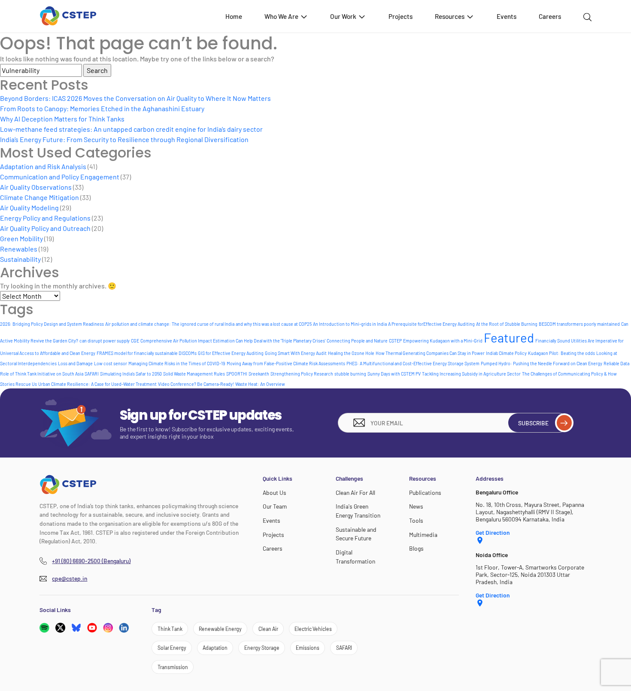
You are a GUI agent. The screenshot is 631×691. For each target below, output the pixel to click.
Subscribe (533, 423)
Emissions (307, 648)
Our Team (275, 506)
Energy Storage (261, 648)
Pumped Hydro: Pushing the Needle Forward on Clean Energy (541, 363)
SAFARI (92, 373)
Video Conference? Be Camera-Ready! (196, 384)
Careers (550, 16)
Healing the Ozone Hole (351, 353)
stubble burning (350, 373)
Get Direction (493, 532)
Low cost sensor (110, 363)
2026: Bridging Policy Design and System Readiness (52, 324)
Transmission (173, 667)
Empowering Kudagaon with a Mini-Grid (442, 340)
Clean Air (268, 629)
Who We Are (281, 16)
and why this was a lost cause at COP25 (274, 324)
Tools (416, 520)
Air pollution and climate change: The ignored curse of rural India (169, 324)
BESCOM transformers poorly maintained (579, 324)
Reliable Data (616, 363)
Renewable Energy (220, 629)
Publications (425, 492)
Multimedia (423, 534)
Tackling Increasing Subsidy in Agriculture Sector (471, 373)
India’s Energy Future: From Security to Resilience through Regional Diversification (124, 139)
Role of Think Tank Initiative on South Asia (41, 373)
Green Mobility (21, 238)
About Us (274, 492)
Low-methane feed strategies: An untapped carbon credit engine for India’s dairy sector (131, 129)
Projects (400, 16)
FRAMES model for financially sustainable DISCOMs (147, 353)
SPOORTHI (236, 373)
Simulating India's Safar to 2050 (131, 373)
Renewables (18, 249)
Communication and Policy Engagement (59, 177)
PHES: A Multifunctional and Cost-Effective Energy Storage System (412, 363)
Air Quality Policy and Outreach (45, 228)
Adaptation (215, 648)
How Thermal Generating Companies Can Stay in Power (430, 353)
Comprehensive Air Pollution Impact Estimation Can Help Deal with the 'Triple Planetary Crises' (232, 340)
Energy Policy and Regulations (45, 218)
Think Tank (170, 629)
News (416, 506)
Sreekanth (259, 373)
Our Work (343, 16)
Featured (509, 337)
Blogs (416, 548)
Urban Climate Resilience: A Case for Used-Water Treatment (97, 384)
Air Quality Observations (36, 187)
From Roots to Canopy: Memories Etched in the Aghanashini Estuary (102, 108)
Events (506, 16)
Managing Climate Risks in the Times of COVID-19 (176, 363)
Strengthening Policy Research (301, 373)
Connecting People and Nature (357, 340)
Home (233, 16)
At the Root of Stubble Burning (506, 324)
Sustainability (20, 259)
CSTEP (395, 340)
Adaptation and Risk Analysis (43, 166)
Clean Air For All (355, 492)
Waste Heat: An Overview (260, 384)
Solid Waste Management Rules (194, 373)
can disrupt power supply (104, 340)
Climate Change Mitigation (39, 197)
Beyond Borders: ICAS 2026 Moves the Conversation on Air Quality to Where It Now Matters (135, 98)
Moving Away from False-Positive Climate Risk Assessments (286, 363)
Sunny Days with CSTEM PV (394, 373)
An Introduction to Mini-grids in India (350, 324)
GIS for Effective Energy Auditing (231, 353)
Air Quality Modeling (29, 207)
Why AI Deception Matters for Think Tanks (62, 119)
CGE (135, 340)
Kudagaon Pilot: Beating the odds (561, 353)
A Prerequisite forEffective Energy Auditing (431, 324)
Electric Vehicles (313, 629)
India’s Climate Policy (506, 353)
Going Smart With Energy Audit (296, 353)
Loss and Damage (75, 363)
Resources (449, 16)
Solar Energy (172, 648)
